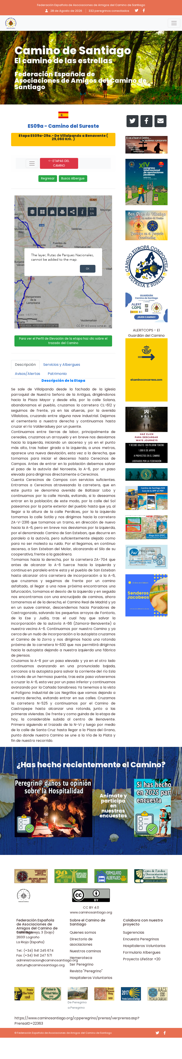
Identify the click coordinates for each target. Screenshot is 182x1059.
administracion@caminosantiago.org (47, 960)
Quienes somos (83, 932)
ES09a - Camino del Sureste (63, 126)
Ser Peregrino (81, 964)
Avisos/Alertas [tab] (27, 373)
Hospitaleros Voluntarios (91, 977)
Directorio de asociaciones (81, 942)
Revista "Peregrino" (86, 971)
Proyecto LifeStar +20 (141, 959)
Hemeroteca (81, 957)
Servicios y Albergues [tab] (61, 364)
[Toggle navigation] (174, 23)
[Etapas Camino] (32, 163)
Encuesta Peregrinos (141, 939)
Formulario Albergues (141, 952)
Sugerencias (133, 932)
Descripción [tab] (25, 364)
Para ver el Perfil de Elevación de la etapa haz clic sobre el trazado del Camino (63, 341)
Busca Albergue (73, 178)
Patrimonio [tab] (57, 373)
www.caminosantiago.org (91, 912)
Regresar (48, 178)
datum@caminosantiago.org (40, 965)
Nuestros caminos (85, 951)
